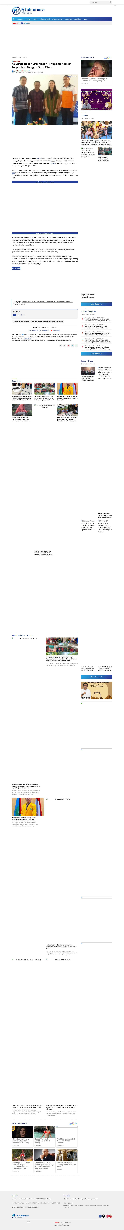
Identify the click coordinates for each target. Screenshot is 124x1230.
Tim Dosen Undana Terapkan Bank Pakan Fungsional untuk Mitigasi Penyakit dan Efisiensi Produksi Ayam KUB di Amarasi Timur (44, 398)
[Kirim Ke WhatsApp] (76, 345)
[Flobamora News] (29, 11)
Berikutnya (16, 268)
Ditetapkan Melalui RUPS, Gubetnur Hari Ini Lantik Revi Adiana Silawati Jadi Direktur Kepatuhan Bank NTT (88, 668)
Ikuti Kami (44, 330)
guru (53, 161)
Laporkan (33, 330)
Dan (13, 173)
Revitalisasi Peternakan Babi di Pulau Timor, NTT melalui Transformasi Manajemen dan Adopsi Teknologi (67, 419)
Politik (35, 19)
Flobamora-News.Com (22, 71)
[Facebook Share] (60, 345)
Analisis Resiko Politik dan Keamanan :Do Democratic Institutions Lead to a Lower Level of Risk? (20, 419)
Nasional (20, 19)
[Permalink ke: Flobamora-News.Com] (13, 71)
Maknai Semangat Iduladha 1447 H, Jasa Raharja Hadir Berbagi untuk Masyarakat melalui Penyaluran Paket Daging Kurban (105, 515)
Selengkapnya (96, 304)
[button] (110, 2)
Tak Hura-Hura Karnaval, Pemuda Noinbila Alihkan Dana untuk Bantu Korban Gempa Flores (96, 327)
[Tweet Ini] (64, 345)
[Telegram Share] (72, 345)
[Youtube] (110, 1216)
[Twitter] (103, 1216)
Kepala (52, 163)
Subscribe (55, 330)
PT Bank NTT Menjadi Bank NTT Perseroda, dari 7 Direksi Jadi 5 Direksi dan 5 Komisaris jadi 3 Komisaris (105, 668)
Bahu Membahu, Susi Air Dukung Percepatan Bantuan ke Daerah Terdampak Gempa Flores (87, 296)
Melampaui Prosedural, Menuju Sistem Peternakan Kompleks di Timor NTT (67, 398)
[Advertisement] (62, 40)
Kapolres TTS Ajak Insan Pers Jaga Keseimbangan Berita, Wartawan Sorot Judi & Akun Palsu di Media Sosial (97, 341)
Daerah (28, 19)
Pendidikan (77, 19)
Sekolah (39, 158)
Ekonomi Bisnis (57, 19)
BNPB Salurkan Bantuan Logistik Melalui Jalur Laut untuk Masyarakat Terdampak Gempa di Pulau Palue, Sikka (105, 159)
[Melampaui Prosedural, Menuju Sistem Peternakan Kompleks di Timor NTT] (67, 389)
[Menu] (13, 2)
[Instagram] (107, 1216)
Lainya (86, 19)
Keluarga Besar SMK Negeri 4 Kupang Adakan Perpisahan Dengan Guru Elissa (38, 322)
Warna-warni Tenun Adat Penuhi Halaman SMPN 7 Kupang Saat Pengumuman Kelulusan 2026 (43, 553)
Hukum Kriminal (45, 19)
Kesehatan (68, 19)
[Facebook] (100, 1216)
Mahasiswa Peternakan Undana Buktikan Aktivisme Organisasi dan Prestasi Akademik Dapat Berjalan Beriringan (22, 398)
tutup (9, 5)
